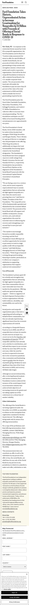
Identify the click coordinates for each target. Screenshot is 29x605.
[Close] (27, 574)
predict (10, 360)
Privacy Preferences (14, 602)
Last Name (6, 554)
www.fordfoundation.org (9, 508)
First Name (6, 546)
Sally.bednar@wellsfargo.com (12, 437)
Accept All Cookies (14, 597)
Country (5, 562)
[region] (14, 588)
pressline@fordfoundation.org (11, 521)
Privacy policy (7, 589)
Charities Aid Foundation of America (14, 338)
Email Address (7, 538)
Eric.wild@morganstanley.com (12, 444)
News (16, 7)
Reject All (14, 592)
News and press (7, 7)
